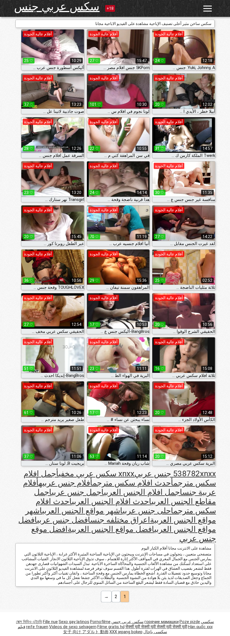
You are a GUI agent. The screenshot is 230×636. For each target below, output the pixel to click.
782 (193, 473)
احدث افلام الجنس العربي (111, 501)
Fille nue (50, 621)
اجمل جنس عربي (78, 492)
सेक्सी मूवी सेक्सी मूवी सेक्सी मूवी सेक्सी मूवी (156, 626)
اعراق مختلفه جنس (120, 520)
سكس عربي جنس (57, 6)
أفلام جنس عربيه (66, 483)
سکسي (207, 621)
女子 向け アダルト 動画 (86, 631)
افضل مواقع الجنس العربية (111, 529)
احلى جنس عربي (148, 510)
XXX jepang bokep (125, 631)
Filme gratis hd (111, 626)
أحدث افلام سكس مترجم (133, 483)
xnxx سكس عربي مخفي (96, 473)
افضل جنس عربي (63, 520)
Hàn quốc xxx (200, 626)
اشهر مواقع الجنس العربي (82, 510)
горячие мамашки (161, 621)
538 (180, 473)
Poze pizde (190, 621)
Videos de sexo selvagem (72, 626)
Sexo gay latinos (74, 621)
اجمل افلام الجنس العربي (143, 492)
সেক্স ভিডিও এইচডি (29, 621)
